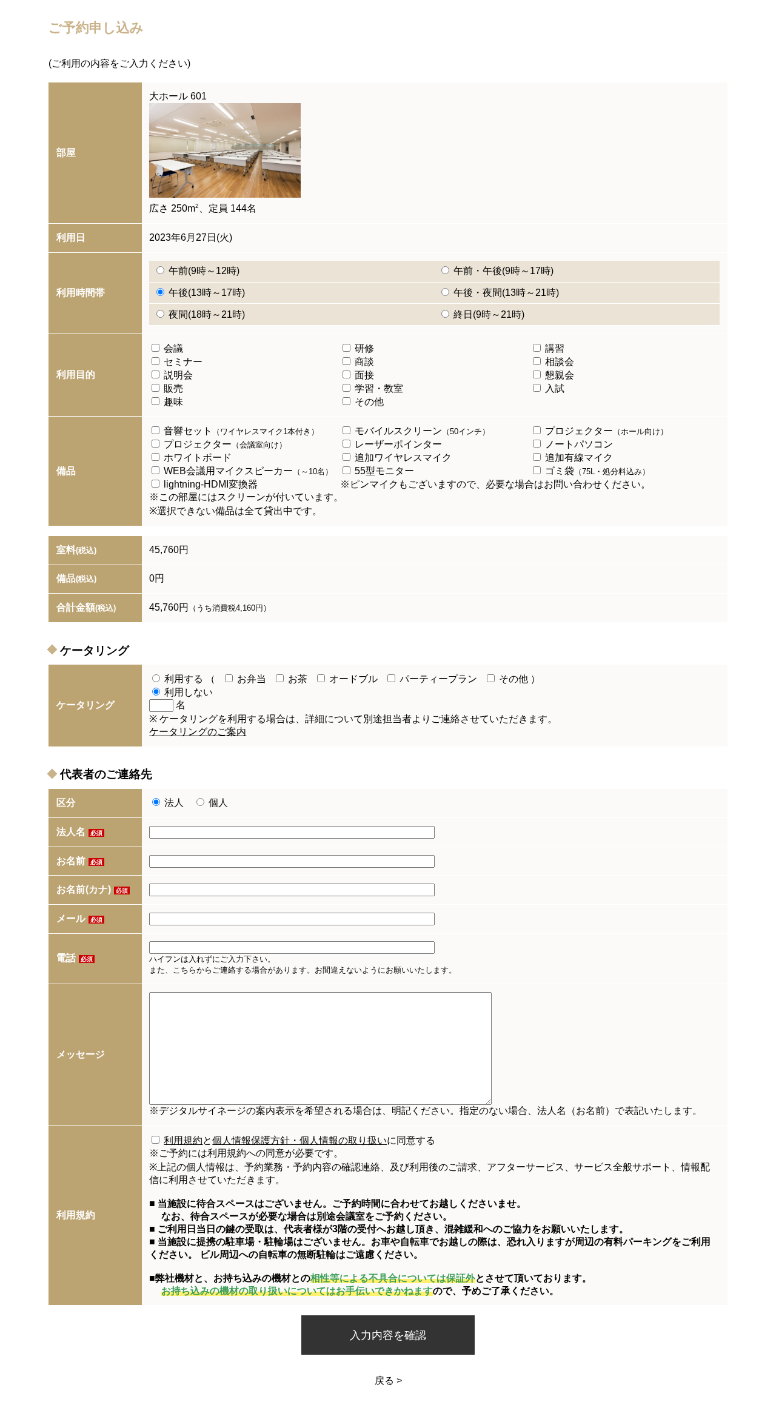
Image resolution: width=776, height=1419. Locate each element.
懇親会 (558, 375)
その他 (368, 402)
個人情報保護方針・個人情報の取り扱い (299, 1140)
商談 (363, 362)
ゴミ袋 (596, 471)
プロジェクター (605, 431)
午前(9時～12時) (202, 271)
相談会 (558, 362)
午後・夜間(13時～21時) (505, 292)
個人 (217, 802)
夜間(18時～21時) (205, 314)
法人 (174, 802)
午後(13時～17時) (205, 292)
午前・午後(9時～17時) (502, 271)
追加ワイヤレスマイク (402, 457)
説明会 (177, 375)
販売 (172, 388)
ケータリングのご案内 (197, 731)
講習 (553, 348)
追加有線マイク (578, 457)
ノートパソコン (578, 444)
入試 (553, 388)
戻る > (388, 1380)
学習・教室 (377, 388)
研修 (363, 348)
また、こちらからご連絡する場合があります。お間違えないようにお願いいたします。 (303, 970)
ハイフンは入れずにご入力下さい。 (212, 959)
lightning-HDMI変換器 (209, 484)
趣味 (172, 402)
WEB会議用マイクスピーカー (247, 471)
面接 (363, 375)
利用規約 (183, 1140)
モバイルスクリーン (421, 431)
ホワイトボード (196, 457)
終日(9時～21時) (487, 314)
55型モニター (383, 471)
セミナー (181, 362)
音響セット (240, 431)
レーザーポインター (397, 444)
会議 (172, 348)
